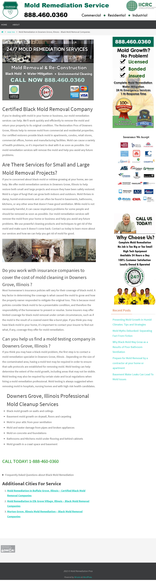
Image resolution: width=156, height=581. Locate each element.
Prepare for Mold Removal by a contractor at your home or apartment (130, 363)
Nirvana (77, 577)
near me (11, 32)
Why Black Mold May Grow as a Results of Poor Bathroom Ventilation (130, 347)
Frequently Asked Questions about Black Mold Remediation (39, 475)
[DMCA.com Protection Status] (8, 551)
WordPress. (87, 577)
